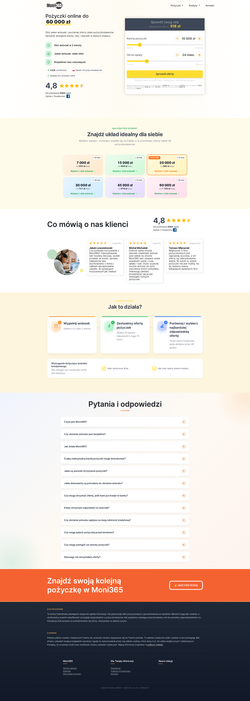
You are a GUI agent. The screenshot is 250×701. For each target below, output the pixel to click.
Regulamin (116, 668)
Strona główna (70, 668)
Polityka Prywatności (120, 671)
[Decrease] (177, 38)
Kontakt (210, 5)
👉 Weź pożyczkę (186, 585)
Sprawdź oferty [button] (165, 73)
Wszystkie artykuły (72, 674)
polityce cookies (155, 644)
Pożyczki (176, 5)
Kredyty (193, 5)
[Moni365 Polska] (55, 5)
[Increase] (199, 38)
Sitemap (67, 671)
